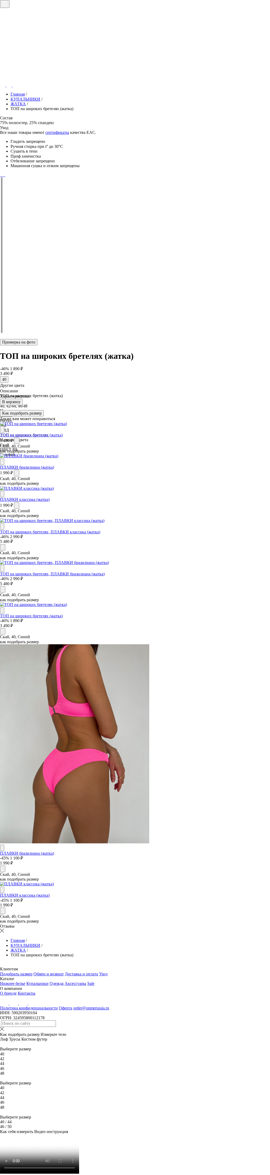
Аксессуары (75, 983)
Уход (103, 974)
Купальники (37, 983)
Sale (90, 983)
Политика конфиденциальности (29, 1008)
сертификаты (57, 132)
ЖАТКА (18, 104)
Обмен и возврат (48, 974)
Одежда (57, 983)
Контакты (26, 993)
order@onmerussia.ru (91, 1008)
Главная (18, 94)
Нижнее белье (12, 983)
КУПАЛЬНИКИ (25, 99)
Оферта (65, 1008)
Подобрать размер (16, 974)
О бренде (8, 993)
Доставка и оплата (81, 974)
